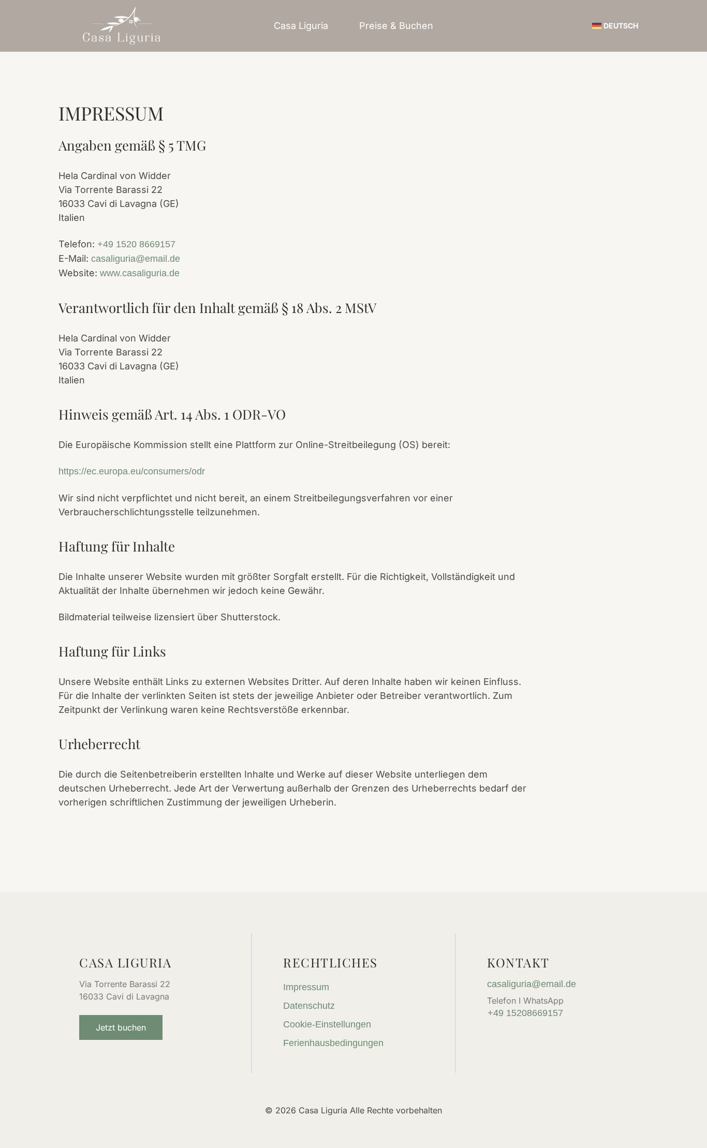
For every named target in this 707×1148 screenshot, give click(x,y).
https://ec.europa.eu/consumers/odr (131, 471)
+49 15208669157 (525, 1013)
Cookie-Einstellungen (327, 1024)
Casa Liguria (301, 25)
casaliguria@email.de (135, 259)
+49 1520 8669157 (136, 244)
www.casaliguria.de (140, 273)
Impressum (306, 987)
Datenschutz (309, 1006)
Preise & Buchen (396, 25)
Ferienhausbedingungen (333, 1043)
